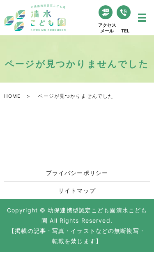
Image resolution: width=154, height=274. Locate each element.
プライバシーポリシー (77, 172)
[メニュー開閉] (142, 18)
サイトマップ (77, 190)
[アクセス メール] (106, 12)
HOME (12, 96)
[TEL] (124, 12)
